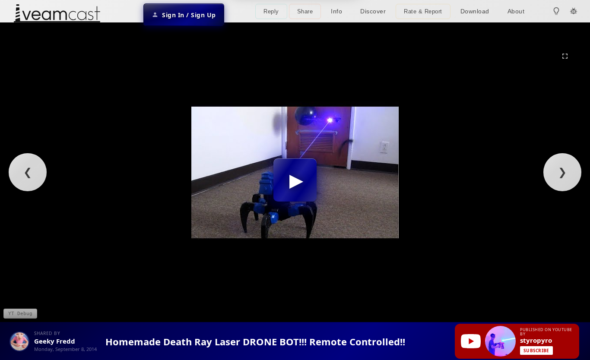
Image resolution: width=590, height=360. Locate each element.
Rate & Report (423, 11)
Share (305, 11)
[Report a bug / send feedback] (573, 11)
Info (336, 11)
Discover (373, 11)
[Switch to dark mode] (556, 11)
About (516, 11)
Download (474, 11)
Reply (271, 11)
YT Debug (20, 313)
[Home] (57, 14)
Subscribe (536, 350)
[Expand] (565, 56)
